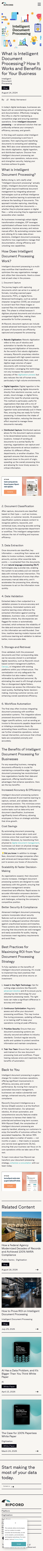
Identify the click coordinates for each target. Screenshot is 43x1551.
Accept (19, 1544)
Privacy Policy (18, 1539)
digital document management (25, 843)
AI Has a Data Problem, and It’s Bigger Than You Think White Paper (20, 1373)
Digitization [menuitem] (7, 1515)
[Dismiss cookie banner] (15, 1523)
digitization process (26, 374)
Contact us (6, 1486)
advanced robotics (12, 991)
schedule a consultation (20, 1163)
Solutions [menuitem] (6, 1519)
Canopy (5, 666)
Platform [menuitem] (6, 1511)
